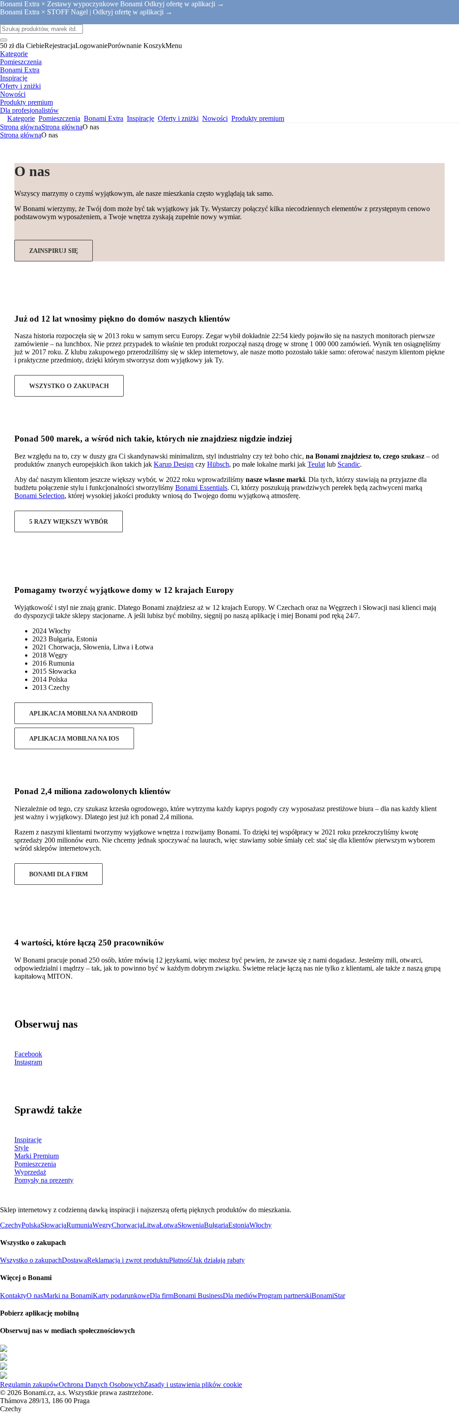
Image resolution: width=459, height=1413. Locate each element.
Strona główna (61, 127)
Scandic (349, 464)
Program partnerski (285, 1295)
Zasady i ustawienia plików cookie (193, 1384)
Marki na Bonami (68, 1295)
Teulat (316, 464)
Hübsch (218, 464)
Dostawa (74, 1260)
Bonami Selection (39, 495)
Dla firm (161, 1295)
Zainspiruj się (53, 250)
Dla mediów (240, 1295)
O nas (34, 1295)
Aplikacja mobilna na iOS (74, 738)
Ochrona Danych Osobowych (101, 1384)
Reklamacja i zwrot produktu (128, 1260)
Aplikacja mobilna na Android (83, 713)
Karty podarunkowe (121, 1295)
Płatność (181, 1260)
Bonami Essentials (201, 487)
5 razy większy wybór (68, 521)
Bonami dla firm (58, 874)
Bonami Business (198, 1295)
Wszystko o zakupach (69, 386)
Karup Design (174, 464)
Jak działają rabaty (219, 1260)
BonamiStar (328, 1295)
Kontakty (13, 1295)
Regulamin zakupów (29, 1384)
